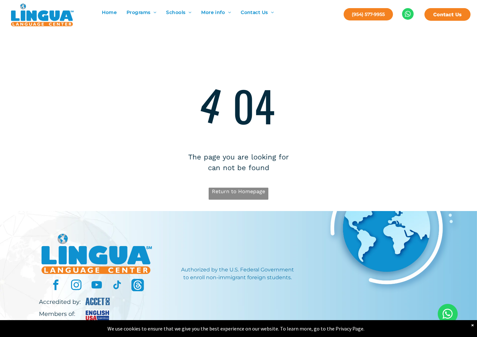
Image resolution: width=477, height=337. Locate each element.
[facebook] (56, 285)
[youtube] (96, 285)
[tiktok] (117, 285)
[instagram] (76, 285)
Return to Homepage (238, 191)
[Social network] (137, 285)
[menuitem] (109, 12)
